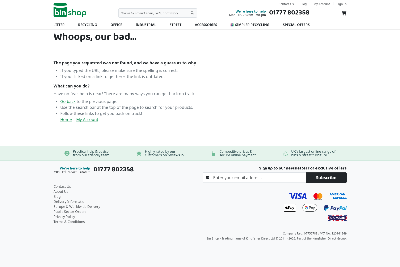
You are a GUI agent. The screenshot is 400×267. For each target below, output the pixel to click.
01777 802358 (289, 12)
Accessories (206, 24)
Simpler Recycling (251, 24)
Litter (59, 24)
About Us (61, 191)
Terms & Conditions (69, 221)
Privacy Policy (64, 216)
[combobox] (157, 13)
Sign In (342, 4)
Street (175, 24)
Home (66, 119)
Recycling (87, 24)
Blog (303, 4)
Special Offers (296, 24)
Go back (68, 101)
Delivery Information (70, 201)
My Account (321, 4)
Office (116, 24)
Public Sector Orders (70, 211)
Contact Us (286, 4)
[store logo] (70, 10)
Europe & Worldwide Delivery (77, 206)
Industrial (146, 24)
